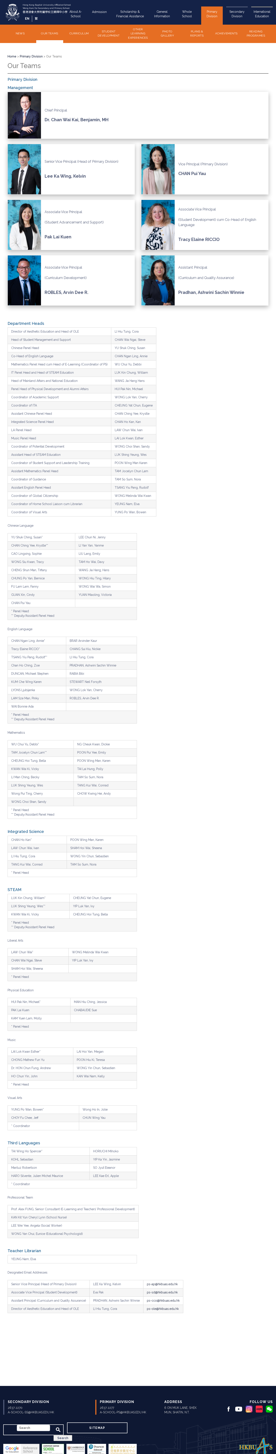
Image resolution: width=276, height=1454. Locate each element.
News (20, 33)
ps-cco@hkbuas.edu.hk (163, 1300)
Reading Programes (256, 33)
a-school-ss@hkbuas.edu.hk (31, 1412)
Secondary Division (237, 14)
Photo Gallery (167, 33)
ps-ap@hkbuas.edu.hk (162, 1284)
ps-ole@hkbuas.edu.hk (163, 1309)
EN (27, 18)
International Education (262, 14)
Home (12, 56)
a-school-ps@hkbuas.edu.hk (123, 1412)
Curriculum (79, 33)
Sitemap (97, 1428)
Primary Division (212, 14)
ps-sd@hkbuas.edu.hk (162, 1292)
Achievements (226, 33)
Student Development (108, 33)
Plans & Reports (197, 33)
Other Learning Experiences (138, 33)
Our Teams (49, 33)
